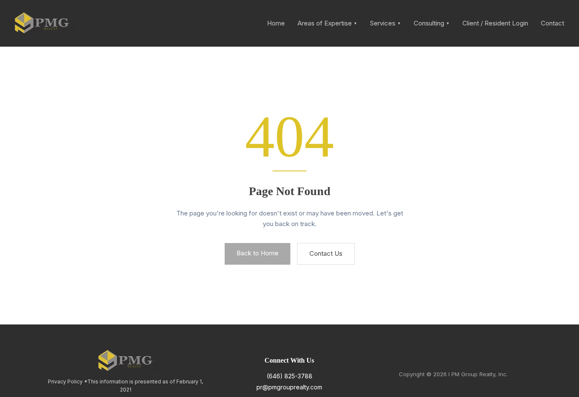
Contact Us (325, 253)
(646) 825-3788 (289, 376)
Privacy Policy (65, 381)
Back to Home (257, 253)
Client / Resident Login (495, 23)
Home (276, 23)
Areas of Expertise (327, 23)
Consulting (432, 23)
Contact (552, 23)
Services (385, 23)
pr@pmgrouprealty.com (289, 387)
